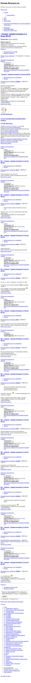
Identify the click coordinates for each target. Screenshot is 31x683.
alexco (10, 39)
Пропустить (4, 9)
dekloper (3, 61)
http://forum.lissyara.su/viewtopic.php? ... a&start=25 (14, 540)
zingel (2, 148)
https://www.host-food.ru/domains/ (9, 141)
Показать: (4, 592)
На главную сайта (5, 676)
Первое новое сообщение (7, 56)
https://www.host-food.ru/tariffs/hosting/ (11, 127)
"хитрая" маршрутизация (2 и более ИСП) (15, 74)
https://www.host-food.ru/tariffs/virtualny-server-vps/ (10, 131)
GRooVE (15, 39)
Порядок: (16, 593)
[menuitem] (11, 15)
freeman (3, 331)
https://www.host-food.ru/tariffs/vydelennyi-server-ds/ (14, 139)
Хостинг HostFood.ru (7, 114)
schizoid (3, 439)
